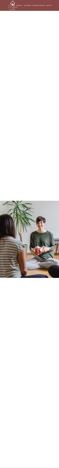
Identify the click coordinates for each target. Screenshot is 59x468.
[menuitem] (13, 5)
